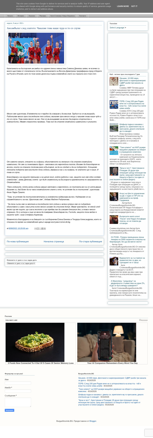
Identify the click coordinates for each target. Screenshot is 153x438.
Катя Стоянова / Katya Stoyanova (63, 16)
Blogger (93, 421)
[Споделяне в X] (40, 228)
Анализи (32, 16)
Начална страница (54, 241)
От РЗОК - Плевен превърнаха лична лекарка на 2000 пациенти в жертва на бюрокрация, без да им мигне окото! (127, 239)
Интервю (21, 16)
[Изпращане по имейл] (35, 228)
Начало (10, 16)
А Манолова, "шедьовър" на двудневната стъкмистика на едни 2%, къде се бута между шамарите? (127, 283)
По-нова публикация (18, 241)
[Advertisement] (54, 94)
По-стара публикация (90, 241)
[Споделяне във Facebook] (42, 228)
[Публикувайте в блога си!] (38, 228)
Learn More (123, 6)
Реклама (43, 16)
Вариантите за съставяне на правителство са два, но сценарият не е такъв (132, 260)
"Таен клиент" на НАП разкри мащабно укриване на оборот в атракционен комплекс (133, 149)
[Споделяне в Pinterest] (45, 228)
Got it (134, 6)
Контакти (82, 16)
